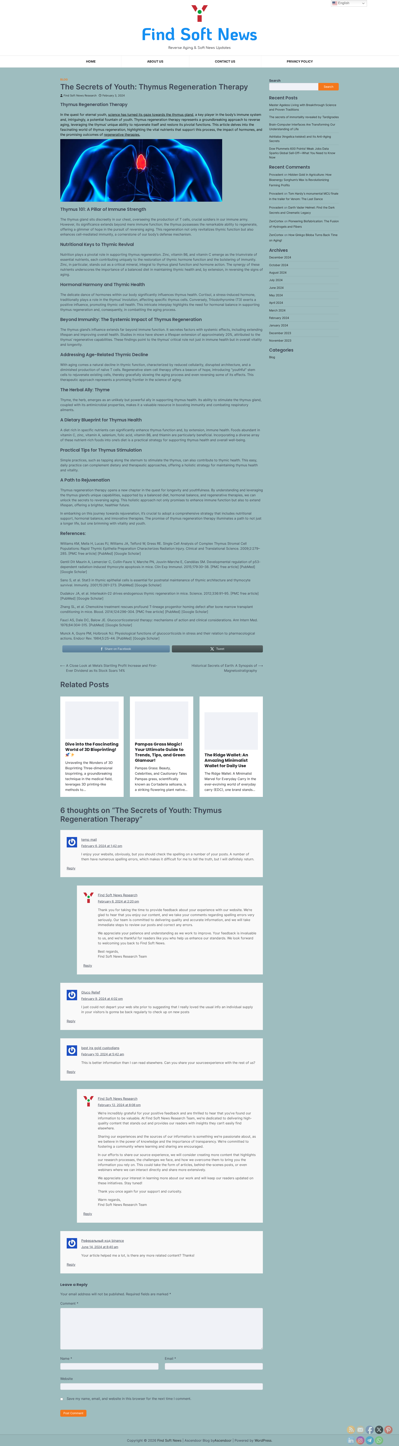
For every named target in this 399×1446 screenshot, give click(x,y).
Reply (71, 868)
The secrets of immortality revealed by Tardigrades (304, 117)
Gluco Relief (90, 992)
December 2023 (280, 333)
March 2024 (277, 310)
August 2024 (278, 272)
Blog (64, 79)
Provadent (276, 174)
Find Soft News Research (80, 95)
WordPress (263, 1440)
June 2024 (276, 287)
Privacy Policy (300, 61)
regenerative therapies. (122, 134)
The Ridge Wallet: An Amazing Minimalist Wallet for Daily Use (226, 760)
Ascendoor (223, 1440)
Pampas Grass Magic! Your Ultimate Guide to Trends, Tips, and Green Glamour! (160, 752)
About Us (155, 61)
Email (170, 1358)
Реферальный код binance (102, 1241)
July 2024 (276, 280)
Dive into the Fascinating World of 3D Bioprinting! (91, 746)
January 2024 (278, 325)
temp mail (89, 839)
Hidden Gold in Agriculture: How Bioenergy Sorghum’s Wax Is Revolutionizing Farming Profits (300, 180)
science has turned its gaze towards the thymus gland (150, 114)
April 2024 (276, 303)
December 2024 (280, 257)
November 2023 (280, 340)
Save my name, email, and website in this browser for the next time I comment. (129, 1399)
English (343, 3)
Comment (69, 1303)
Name (66, 1358)
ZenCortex (276, 221)
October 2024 (278, 265)
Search (275, 80)
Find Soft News (199, 33)
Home (91, 61)
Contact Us (225, 61)
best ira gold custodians (100, 1048)
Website (66, 1379)
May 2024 (276, 295)
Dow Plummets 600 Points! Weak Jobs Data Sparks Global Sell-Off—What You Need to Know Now (302, 153)
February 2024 (279, 318)
